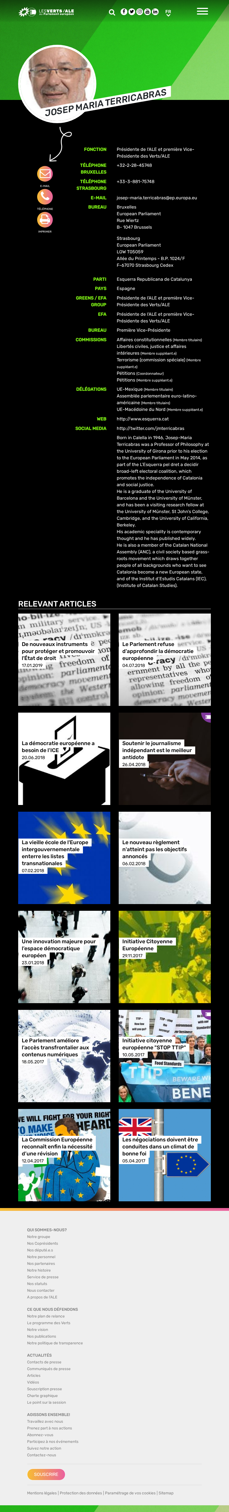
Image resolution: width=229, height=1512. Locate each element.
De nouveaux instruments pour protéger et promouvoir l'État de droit (58, 651)
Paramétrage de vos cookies (130, 1493)
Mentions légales (42, 1493)
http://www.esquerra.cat (143, 419)
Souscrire (46, 1474)
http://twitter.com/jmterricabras (150, 428)
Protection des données (81, 1493)
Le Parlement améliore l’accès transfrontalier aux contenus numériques (55, 1048)
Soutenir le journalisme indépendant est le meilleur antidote (157, 750)
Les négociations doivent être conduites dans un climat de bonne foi (160, 1147)
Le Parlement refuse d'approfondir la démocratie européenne (158, 651)
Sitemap (166, 1493)
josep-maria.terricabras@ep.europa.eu (157, 197)
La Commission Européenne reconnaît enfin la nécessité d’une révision (57, 1147)
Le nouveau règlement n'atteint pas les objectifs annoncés (154, 849)
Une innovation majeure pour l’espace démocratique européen (59, 948)
